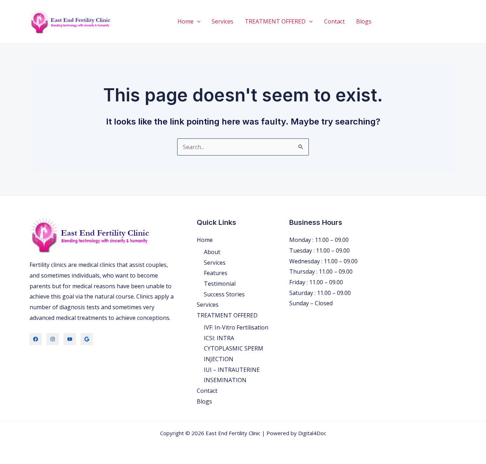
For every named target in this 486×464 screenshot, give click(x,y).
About (212, 252)
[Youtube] (70, 339)
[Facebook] (36, 339)
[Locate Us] (87, 339)
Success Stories (224, 294)
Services (222, 21)
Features (215, 273)
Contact (334, 21)
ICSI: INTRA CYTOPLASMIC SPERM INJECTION (233, 348)
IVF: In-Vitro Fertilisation (236, 327)
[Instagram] (53, 339)
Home (186, 21)
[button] (197, 21)
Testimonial (220, 284)
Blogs (363, 21)
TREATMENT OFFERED (275, 21)
